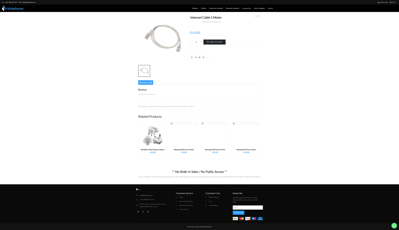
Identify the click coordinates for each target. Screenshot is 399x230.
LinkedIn (199, 57)
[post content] (152, 135)
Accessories (246, 8)
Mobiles (195, 8)
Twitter (195, 57)
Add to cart (216, 42)
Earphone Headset (216, 8)
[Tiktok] (138, 212)
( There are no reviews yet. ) (211, 22)
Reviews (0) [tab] (145, 82)
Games (270, 8)
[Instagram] (148, 212)
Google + (203, 57)
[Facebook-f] (143, 212)
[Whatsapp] (394, 225)
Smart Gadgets (259, 8)
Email (207, 57)
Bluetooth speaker (232, 8)
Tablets (203, 8)
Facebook (191, 57)
